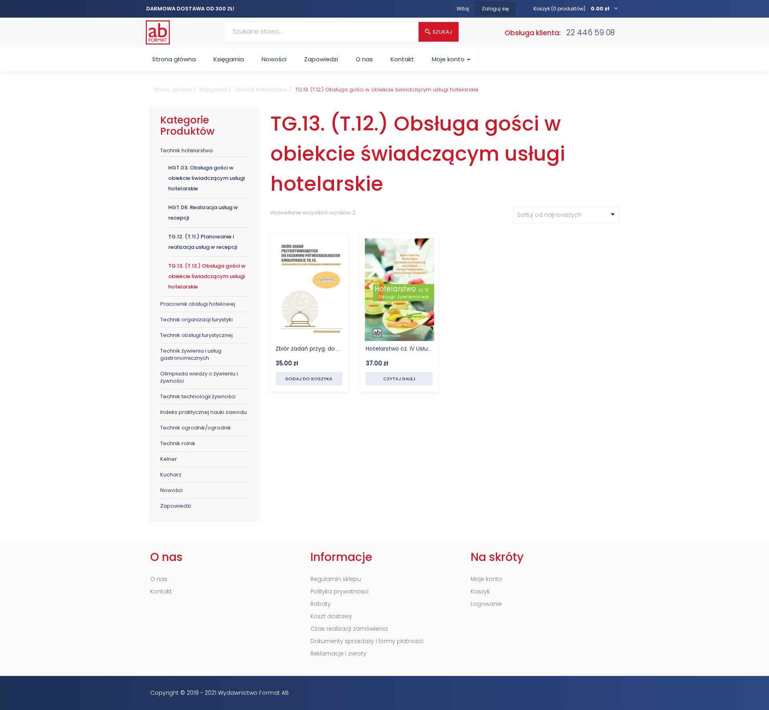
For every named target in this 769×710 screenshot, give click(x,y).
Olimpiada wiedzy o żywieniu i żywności (199, 377)
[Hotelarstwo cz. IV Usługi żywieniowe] (399, 244)
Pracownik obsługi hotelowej (197, 304)
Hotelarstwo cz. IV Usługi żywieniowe (415, 349)
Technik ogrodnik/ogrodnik (195, 428)
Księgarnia (228, 59)
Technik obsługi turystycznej (196, 335)
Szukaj (442, 32)
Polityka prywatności (339, 591)
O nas (364, 59)
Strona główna (174, 59)
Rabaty (320, 604)
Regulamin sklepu (335, 579)
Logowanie (486, 604)
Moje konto (449, 59)
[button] (576, 9)
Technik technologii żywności (198, 396)
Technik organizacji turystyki (196, 319)
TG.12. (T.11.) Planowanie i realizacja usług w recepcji (202, 242)
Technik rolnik (177, 443)
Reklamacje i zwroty (338, 653)
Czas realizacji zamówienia (349, 629)
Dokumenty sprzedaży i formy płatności (366, 641)
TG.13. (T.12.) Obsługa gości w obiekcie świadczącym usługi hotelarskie (207, 276)
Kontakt (402, 59)
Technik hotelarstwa (261, 89)
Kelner (168, 459)
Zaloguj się (495, 8)
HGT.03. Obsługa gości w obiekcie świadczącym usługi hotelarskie (206, 178)
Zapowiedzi (321, 59)
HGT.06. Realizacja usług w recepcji (203, 213)
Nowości (274, 59)
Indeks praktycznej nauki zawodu (203, 412)
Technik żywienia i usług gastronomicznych (190, 354)
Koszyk (480, 591)
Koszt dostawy (331, 616)
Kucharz (170, 474)
